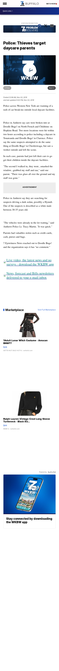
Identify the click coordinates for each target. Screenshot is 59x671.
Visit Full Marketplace (47, 310)
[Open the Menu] (4, 4)
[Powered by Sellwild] (52, 472)
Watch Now (51, 4)
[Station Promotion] (29, 29)
